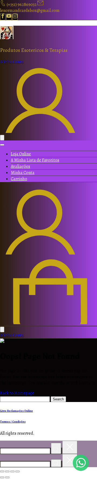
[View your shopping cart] (48, 323)
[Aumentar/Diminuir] (2, 471)
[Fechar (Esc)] (17, 471)
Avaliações (20, 166)
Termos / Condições (13, 422)
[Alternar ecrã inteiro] (7, 471)
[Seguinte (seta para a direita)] (7, 477)
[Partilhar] (12, 471)
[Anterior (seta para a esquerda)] (2, 477)
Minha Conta (22, 173)
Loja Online (21, 154)
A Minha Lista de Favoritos (35, 160)
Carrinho (19, 179)
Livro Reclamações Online (16, 411)
